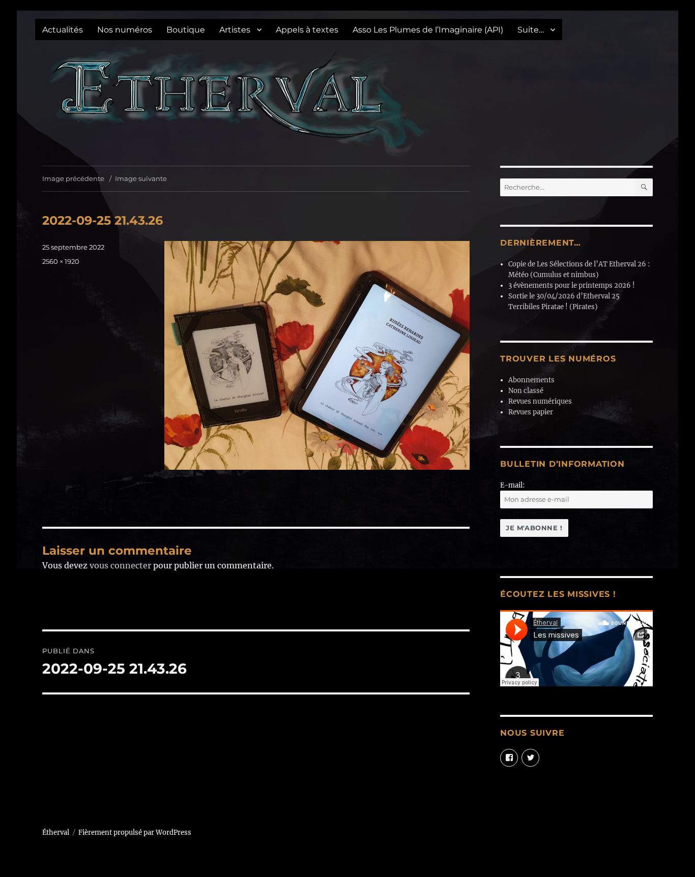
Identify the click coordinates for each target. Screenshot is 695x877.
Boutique (185, 30)
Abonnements (531, 380)
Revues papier (530, 412)
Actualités (62, 30)
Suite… (530, 30)
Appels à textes (307, 30)
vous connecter (120, 565)
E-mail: (512, 485)
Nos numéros (124, 30)
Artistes (234, 30)
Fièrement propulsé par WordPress (134, 832)
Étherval (55, 832)
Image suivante (141, 178)
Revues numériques (540, 401)
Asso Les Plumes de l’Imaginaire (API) (428, 30)
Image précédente (73, 178)
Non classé (525, 390)
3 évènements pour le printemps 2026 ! (571, 285)
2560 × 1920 (60, 261)
